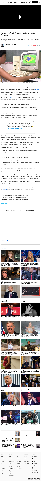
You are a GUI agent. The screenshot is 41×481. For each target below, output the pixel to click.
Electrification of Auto (12, 461)
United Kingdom (26, 461)
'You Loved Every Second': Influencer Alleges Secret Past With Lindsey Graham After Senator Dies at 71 (10, 335)
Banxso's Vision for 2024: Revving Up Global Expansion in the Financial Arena (8, 445)
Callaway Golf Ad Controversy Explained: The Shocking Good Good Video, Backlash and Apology (30, 300)
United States (26, 463)
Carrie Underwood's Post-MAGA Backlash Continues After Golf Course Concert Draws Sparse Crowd (30, 264)
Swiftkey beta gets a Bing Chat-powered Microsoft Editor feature (15, 199)
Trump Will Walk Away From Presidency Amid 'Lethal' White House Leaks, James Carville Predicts (10, 389)
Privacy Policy (19, 461)
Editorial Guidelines (30, 210)
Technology (2, 466)
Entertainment (3, 468)
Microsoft (32, 86)
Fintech (10, 473)
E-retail (10, 456)
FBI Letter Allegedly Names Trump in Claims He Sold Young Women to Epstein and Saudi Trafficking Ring (10, 300)
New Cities (10, 471)
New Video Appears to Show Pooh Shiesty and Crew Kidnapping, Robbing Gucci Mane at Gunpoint (30, 424)
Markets (2, 459)
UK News (2, 458)
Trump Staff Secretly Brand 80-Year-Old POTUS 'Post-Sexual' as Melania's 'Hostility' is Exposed (10, 424)
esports (10, 470)
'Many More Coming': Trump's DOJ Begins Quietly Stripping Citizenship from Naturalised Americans (10, 407)
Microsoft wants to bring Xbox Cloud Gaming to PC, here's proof (15, 195)
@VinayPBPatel (14, 44)
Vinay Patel (8, 44)
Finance (10, 463)
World (2, 456)
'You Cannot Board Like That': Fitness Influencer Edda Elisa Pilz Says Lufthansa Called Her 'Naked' (29, 335)
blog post (37, 89)
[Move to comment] (39, 46)
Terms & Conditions (20, 459)
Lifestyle (2, 470)
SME (1, 463)
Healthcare (10, 459)
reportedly (5, 189)
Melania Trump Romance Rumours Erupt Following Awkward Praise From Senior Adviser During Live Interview (9, 353)
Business (2, 461)
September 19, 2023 (20, 130)
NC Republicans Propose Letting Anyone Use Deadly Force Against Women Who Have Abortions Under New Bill (10, 371)
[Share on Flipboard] (33, 46)
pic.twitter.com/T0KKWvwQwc (14, 128)
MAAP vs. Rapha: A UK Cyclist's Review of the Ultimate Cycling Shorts (8, 432)
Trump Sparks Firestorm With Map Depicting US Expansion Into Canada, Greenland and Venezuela (30, 371)
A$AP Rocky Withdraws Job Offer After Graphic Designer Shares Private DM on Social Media (30, 353)
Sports (2, 471)
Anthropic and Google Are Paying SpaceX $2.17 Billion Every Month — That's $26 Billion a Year (30, 389)
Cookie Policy (19, 463)
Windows (14, 87)
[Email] (37, 46)
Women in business (12, 468)
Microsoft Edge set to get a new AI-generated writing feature (14, 197)
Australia (25, 456)
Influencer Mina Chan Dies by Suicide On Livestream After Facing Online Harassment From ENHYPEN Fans (9, 264)
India (25, 458)
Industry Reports (11, 475)
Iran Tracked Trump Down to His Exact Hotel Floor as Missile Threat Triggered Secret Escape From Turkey (30, 282)
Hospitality (10, 458)
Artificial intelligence (12, 466)
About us (18, 456)
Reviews (2, 473)
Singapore (26, 459)
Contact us (18, 458)
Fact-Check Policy (19, 468)
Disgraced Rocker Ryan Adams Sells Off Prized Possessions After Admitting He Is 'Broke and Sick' (9, 282)
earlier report (11, 97)
